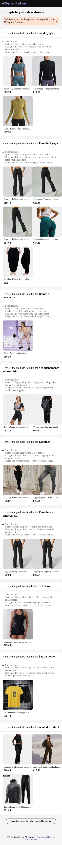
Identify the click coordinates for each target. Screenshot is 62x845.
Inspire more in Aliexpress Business (31, 821)
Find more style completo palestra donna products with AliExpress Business (29, 20)
